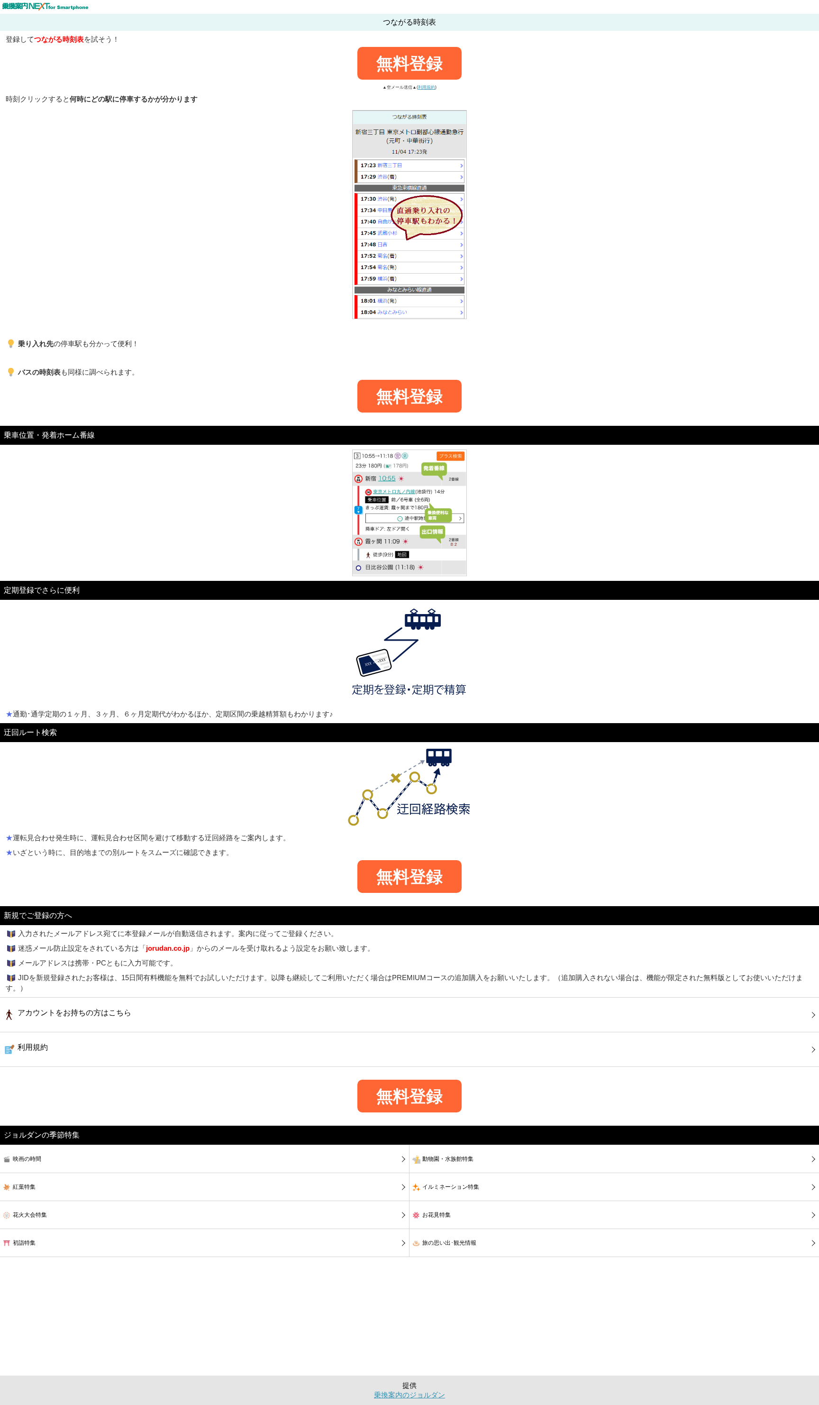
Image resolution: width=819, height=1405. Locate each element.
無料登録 (409, 63)
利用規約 (426, 87)
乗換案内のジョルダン (409, 1395)
